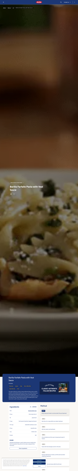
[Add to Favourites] (14, 194)
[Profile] (75, 2)
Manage (39, 466)
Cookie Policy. (25, 465)
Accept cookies (39, 460)
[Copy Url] (11, 194)
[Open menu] (3, 2)
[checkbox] (54, 412)
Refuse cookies (39, 463)
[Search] (61, 2)
